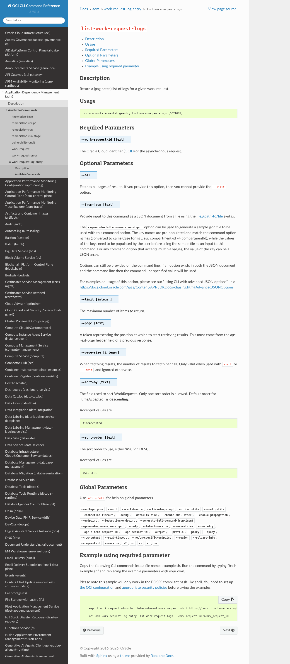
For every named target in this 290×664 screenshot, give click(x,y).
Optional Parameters (101, 55)
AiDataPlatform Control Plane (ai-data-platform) (32, 52)
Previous (93, 630)
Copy (226, 599)
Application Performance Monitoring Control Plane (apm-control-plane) (30, 194)
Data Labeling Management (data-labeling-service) (29, 429)
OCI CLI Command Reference (35, 6)
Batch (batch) (14, 244)
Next (227, 630)
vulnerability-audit (23, 142)
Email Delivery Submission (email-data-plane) (32, 567)
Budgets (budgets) (17, 275)
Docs (84, 9)
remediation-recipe (24, 123)
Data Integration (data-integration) (29, 410)
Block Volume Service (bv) (23, 257)
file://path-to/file (209, 216)
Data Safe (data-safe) (20, 438)
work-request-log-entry (27, 162)
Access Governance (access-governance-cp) (33, 42)
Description (16, 103)
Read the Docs (162, 656)
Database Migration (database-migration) (34, 473)
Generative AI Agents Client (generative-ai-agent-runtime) (33, 647)
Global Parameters (100, 61)
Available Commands (22, 110)
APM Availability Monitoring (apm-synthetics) (29, 83)
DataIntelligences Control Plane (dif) (30, 504)
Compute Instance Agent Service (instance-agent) (28, 336)
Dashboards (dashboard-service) (27, 389)
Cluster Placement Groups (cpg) (27, 321)
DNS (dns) (12, 538)
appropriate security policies (144, 587)
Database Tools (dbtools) (22, 486)
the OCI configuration (97, 587)
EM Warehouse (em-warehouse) (27, 551)
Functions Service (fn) (20, 628)
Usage (90, 44)
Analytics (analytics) (19, 61)
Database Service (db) (20, 480)
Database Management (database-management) (29, 464)
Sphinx (101, 656)
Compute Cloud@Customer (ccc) (28, 328)
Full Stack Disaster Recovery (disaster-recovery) (31, 619)
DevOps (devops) (17, 524)
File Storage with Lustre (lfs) (24, 599)
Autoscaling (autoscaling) (22, 231)
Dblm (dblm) (14, 511)
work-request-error (24, 155)
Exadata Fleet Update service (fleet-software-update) (30, 584)
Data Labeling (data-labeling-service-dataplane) (30, 418)
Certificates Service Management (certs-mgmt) (33, 284)
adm (95, 9)
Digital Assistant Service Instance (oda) (32, 531)
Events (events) (15, 575)
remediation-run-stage (26, 136)
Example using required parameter (112, 66)
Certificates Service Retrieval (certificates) (25, 295)
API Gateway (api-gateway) (24, 74)
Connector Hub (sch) (19, 363)
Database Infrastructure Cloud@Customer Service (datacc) (29, 453)
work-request (20, 149)
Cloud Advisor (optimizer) (23, 303)
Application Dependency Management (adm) (32, 94)
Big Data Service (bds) (20, 251)
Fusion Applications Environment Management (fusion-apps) (28, 637)
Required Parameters (101, 50)
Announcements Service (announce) (30, 68)
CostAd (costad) (16, 383)
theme (125, 656)
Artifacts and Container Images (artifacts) (26, 215)
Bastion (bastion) (17, 237)
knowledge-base (22, 116)
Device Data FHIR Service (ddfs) (27, 517)
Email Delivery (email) (20, 558)
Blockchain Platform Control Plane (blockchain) (29, 266)
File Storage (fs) (16, 593)
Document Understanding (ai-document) (33, 544)
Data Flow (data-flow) (20, 403)
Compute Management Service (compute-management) (26, 347)
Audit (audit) (13, 224)
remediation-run (22, 129)
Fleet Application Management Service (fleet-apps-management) (32, 608)
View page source (222, 9)
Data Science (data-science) (24, 445)
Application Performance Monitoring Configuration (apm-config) (30, 183)
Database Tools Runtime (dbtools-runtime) (29, 495)
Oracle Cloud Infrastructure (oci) (27, 33)
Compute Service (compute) (24, 356)
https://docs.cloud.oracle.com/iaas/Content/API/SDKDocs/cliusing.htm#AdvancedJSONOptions (157, 287)
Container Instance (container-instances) (33, 369)
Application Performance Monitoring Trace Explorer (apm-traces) (30, 204)
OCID (129, 151)
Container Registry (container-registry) (31, 376)
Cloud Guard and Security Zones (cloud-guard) (33, 312)
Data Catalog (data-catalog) (24, 396)
